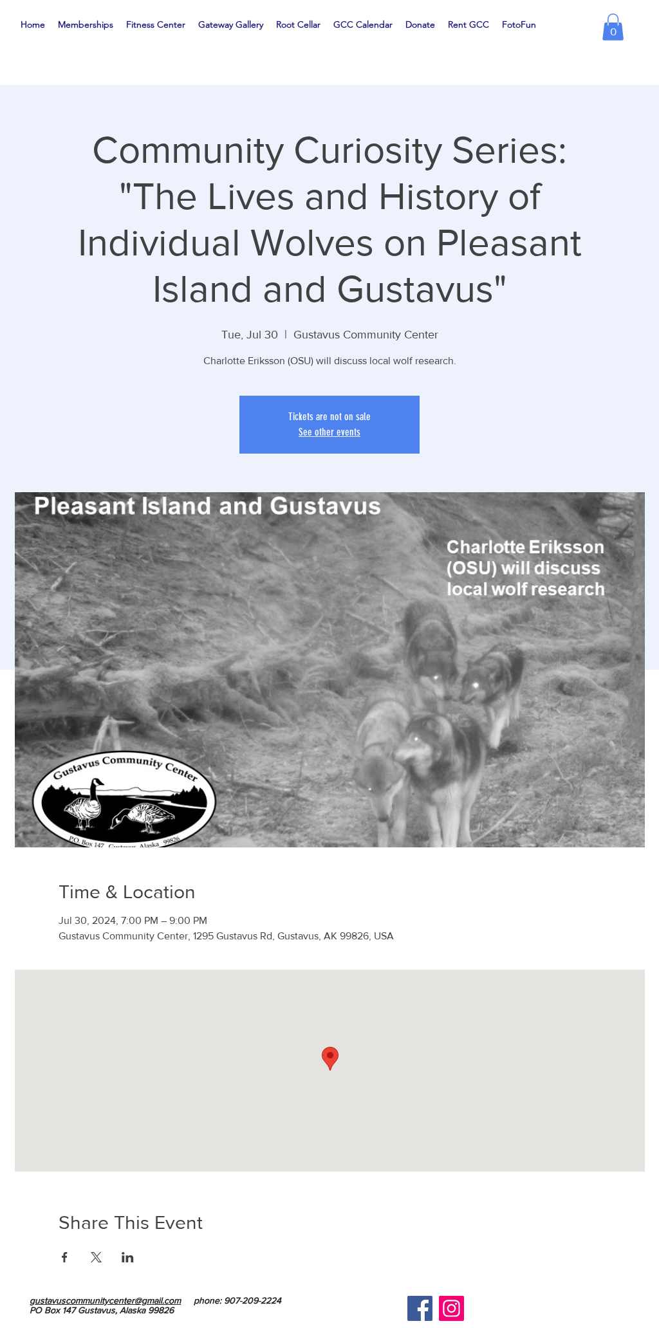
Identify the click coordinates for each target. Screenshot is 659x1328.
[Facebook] (419, 1308)
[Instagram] (451, 1308)
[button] (613, 27)
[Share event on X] (96, 1257)
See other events (329, 432)
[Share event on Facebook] (65, 1257)
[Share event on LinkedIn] (128, 1257)
